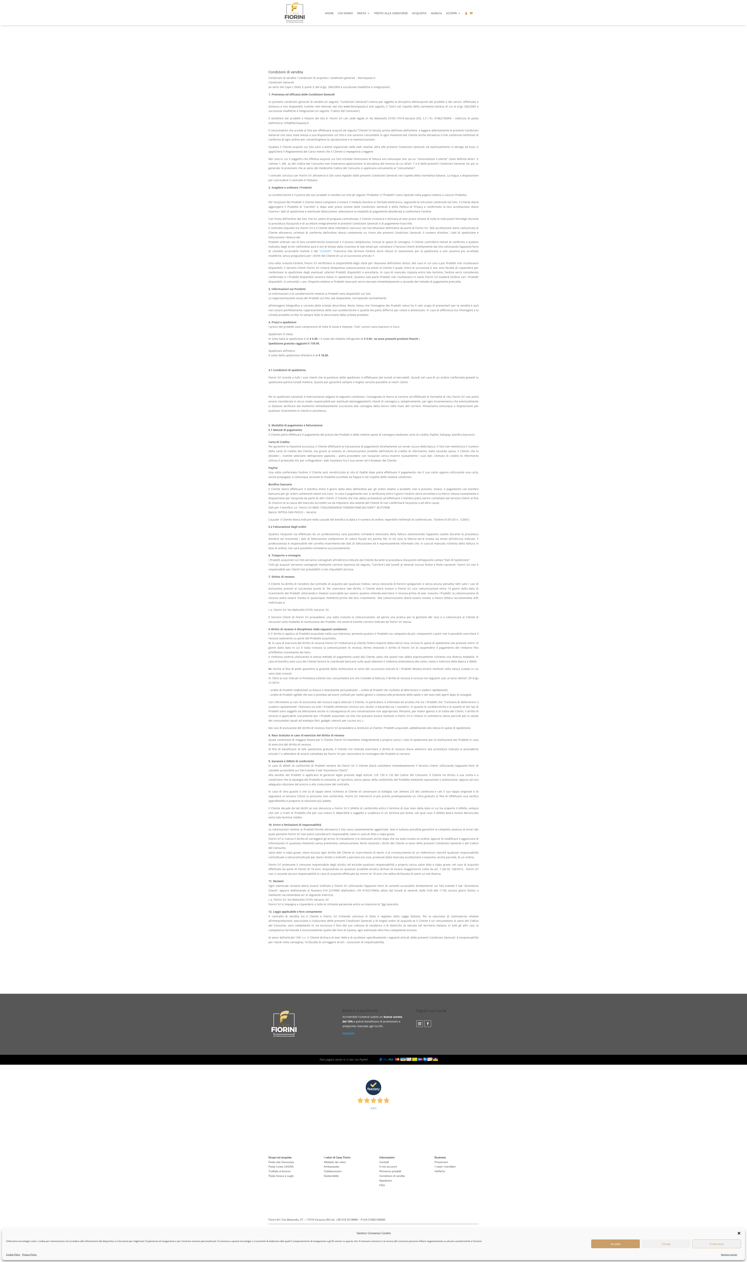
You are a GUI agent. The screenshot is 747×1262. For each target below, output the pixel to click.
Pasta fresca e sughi (281, 1175)
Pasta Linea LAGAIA (281, 1166)
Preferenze (716, 1244)
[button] (739, 1233)
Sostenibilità (331, 1175)
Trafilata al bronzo (279, 1171)
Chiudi (666, 1244)
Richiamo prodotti (390, 1171)
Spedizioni (385, 1180)
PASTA (361, 13)
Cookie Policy (13, 1254)
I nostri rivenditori (445, 1166)
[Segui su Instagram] (419, 1023)
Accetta (615, 1244)
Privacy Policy (29, 1254)
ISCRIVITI (348, 1033)
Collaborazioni (332, 1171)
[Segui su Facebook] (427, 1023)
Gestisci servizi (729, 1254)
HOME (329, 13)
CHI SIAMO (345, 13)
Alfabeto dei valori (335, 1162)
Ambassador (331, 1166)
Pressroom (441, 1162)
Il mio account (388, 1166)
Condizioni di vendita (392, 1175)
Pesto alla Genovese (281, 1162)
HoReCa (436, 13)
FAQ (382, 1185)
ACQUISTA (419, 13)
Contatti (325, 251)
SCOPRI (451, 13)
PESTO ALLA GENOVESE (391, 13)
